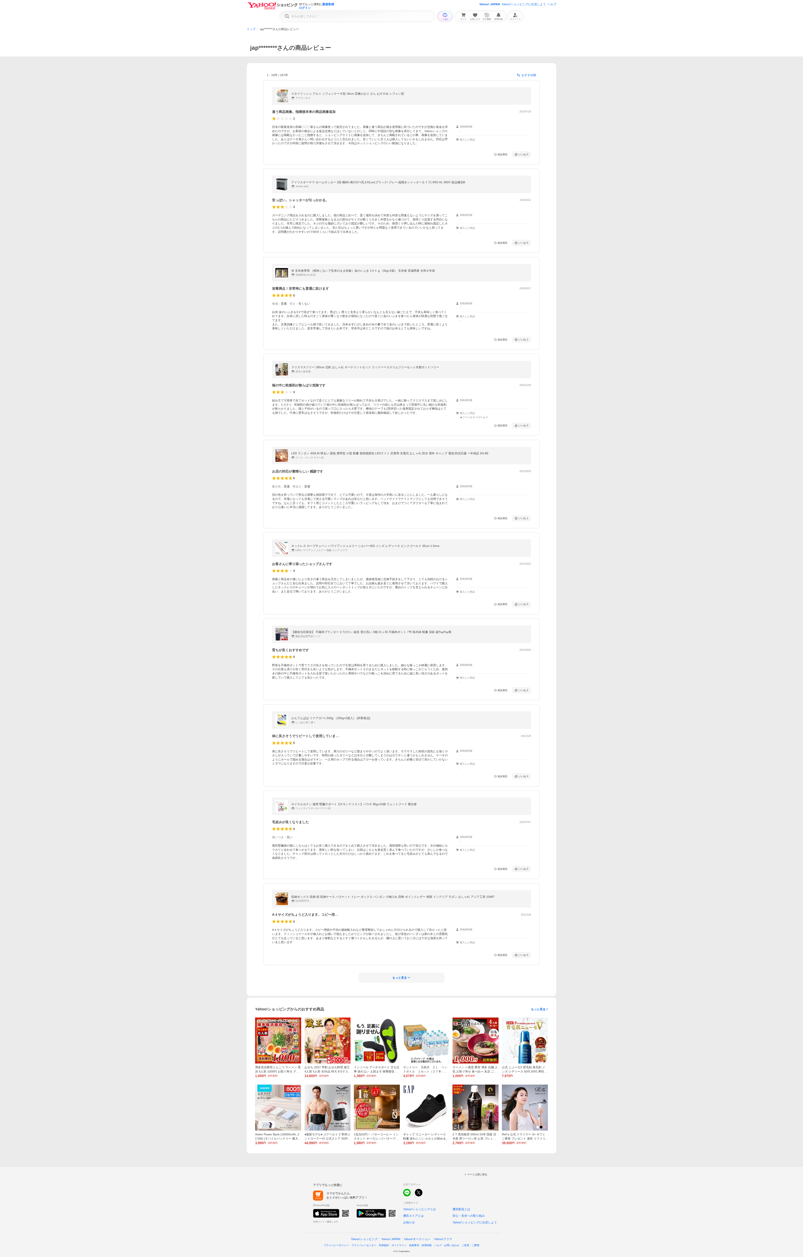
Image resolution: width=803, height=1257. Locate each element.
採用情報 (427, 1245)
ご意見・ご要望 (470, 1245)
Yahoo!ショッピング (364, 1239)
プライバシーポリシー (336, 1245)
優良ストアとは (413, 1215)
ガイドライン (399, 1245)
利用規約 (384, 1245)
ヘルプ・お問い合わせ (446, 1245)
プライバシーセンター (363, 1245)
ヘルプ (551, 4)
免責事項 (414, 1245)
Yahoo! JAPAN (489, 4)
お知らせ (409, 1222)
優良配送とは (461, 1209)
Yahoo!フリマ (443, 1239)
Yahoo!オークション (417, 1239)
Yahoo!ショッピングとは (419, 1209)
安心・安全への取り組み (469, 1215)
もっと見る (538, 1009)
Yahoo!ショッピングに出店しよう (523, 4)
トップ (251, 29)
